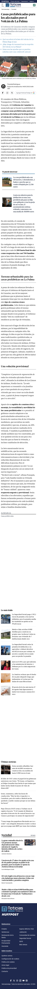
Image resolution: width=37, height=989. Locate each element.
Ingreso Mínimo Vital (26, 929)
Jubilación (23, 932)
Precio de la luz (15, 1)
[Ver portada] (13, 5)
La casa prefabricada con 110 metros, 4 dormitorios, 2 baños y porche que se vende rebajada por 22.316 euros (24, 182)
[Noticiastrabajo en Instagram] (17, 981)
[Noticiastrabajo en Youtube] (23, 981)
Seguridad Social (25, 938)
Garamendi (24, 1)
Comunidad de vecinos (27, 935)
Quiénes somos (7, 956)
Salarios (31, 1)
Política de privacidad (9, 968)
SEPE (21, 941)
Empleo (4, 929)
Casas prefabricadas (7, 516)
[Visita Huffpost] (34, 5)
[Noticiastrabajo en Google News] (26, 981)
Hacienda (5, 946)
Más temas (23, 944)
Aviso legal (5, 965)
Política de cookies (8, 962)
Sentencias (5, 932)
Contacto (5, 971)
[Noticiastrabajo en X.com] (14, 981)
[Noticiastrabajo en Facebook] (10, 981)
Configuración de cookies (10, 959)
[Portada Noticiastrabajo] (18, 909)
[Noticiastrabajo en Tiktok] (20, 981)
